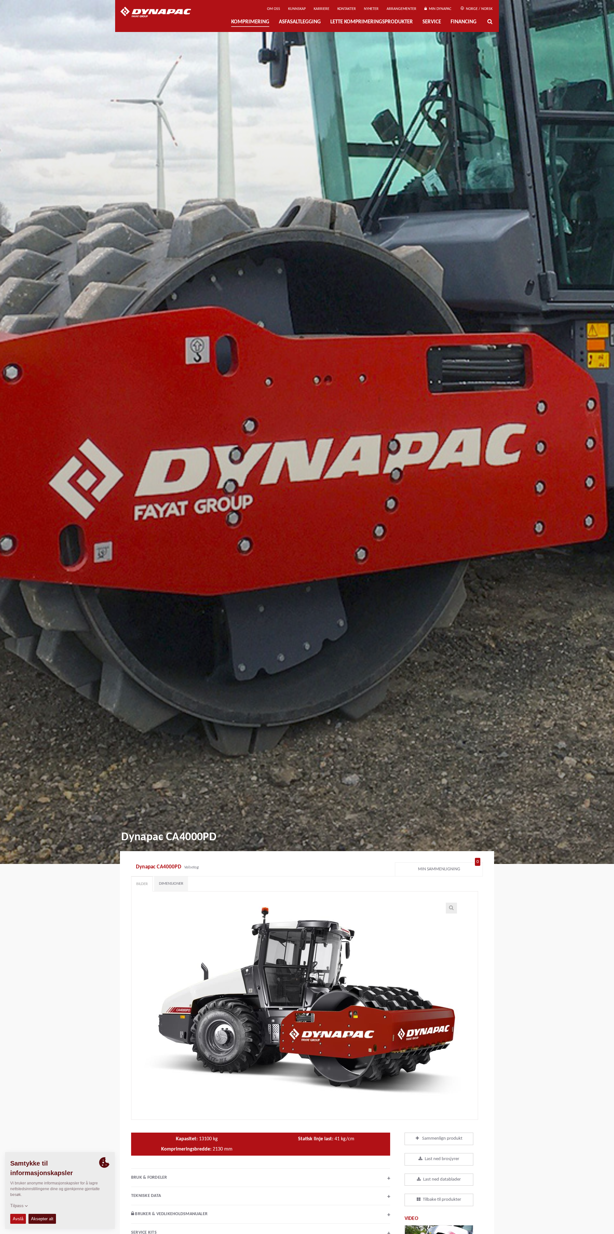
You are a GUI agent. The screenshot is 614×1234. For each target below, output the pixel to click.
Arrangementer (401, 9)
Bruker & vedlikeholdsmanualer (262, 1215)
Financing (463, 22)
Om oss (273, 9)
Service (431, 22)
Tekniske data (260, 1196)
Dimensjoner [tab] (171, 884)
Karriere (321, 9)
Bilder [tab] (142, 884)
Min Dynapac (439, 9)
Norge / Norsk (478, 9)
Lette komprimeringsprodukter (371, 22)
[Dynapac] (160, 13)
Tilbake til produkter (442, 1199)
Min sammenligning (448, 868)
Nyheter (371, 9)
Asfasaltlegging (300, 22)
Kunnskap (297, 9)
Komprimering (250, 22)
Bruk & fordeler (260, 1178)
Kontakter (346, 9)
